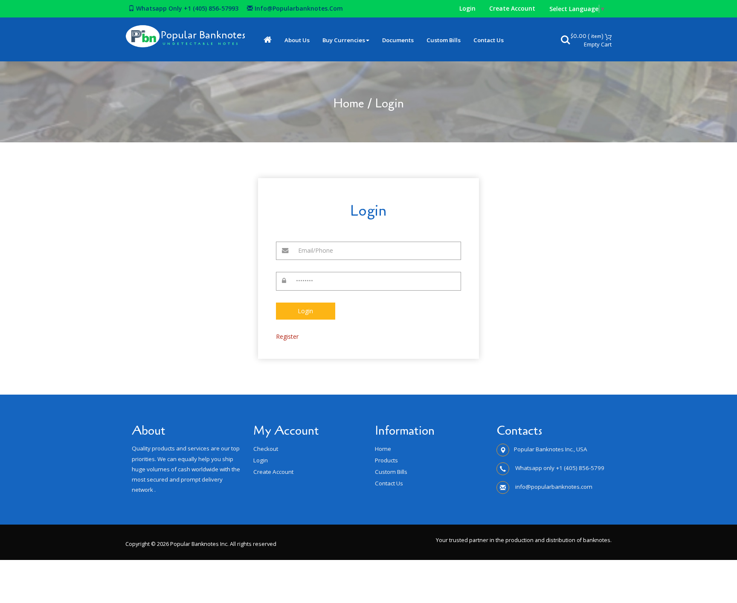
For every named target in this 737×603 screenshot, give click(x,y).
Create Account (512, 8)
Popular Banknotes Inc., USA (550, 449)
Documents (398, 40)
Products (386, 460)
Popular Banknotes (203, 35)
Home (348, 103)
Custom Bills (444, 40)
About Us (297, 40)
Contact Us (488, 40)
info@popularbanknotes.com (298, 8)
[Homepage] (267, 40)
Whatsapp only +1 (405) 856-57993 (186, 8)
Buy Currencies (343, 40)
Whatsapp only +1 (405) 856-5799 (559, 468)
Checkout (265, 449)
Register (287, 336)
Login (467, 8)
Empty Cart (598, 44)
